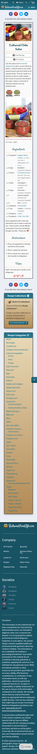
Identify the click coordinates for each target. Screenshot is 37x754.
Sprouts (9, 467)
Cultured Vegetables (14, 353)
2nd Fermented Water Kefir (19, 483)
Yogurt (9, 487)
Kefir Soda (10, 395)
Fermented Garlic (24, 173)
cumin (20, 213)
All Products (7, 547)
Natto (8, 422)
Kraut (10, 359)
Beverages (10, 343)
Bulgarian (12, 489)
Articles (6, 551)
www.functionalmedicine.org (14, 711)
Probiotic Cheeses (13, 429)
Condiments (11, 346)
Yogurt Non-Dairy (15, 507)
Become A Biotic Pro (26, 552)
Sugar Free (10, 470)
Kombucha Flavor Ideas (17, 408)
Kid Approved (11, 398)
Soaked (9, 453)
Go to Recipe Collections (17, 323)
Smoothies (10, 449)
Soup (8, 456)
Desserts (10, 370)
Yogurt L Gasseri (14, 500)
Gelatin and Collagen (14, 384)
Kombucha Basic (15, 404)
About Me (23, 547)
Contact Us (7, 558)
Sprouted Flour (12, 463)
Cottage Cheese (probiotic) (17, 350)
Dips (8, 373)
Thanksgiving (11, 474)
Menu (33, 7)
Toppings (10, 477)
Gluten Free (11, 391)
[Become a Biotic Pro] (9, 302)
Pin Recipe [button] (19, 59)
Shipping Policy (9, 567)
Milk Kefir (10, 415)
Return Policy (24, 562)
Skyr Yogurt (11, 446)
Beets (8, 339)
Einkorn (9, 380)
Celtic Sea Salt (23, 216)
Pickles (11, 363)
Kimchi (11, 356)
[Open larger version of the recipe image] (18, 32)
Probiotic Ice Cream (14, 435)
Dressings (10, 377)
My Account (24, 558)
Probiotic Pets (12, 439)
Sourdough (10, 460)
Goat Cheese (13, 432)
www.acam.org (12, 708)
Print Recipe (19, 55)
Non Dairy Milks (12, 425)
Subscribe (23, 567)
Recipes (6, 562)
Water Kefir (10, 481)
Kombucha (10, 402)
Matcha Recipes (12, 411)
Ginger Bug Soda (13, 387)
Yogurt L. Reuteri (14, 504)
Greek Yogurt (13, 493)
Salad (8, 442)
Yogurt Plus (12, 511)
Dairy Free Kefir (12, 366)
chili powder (22, 206)
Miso (8, 418)
